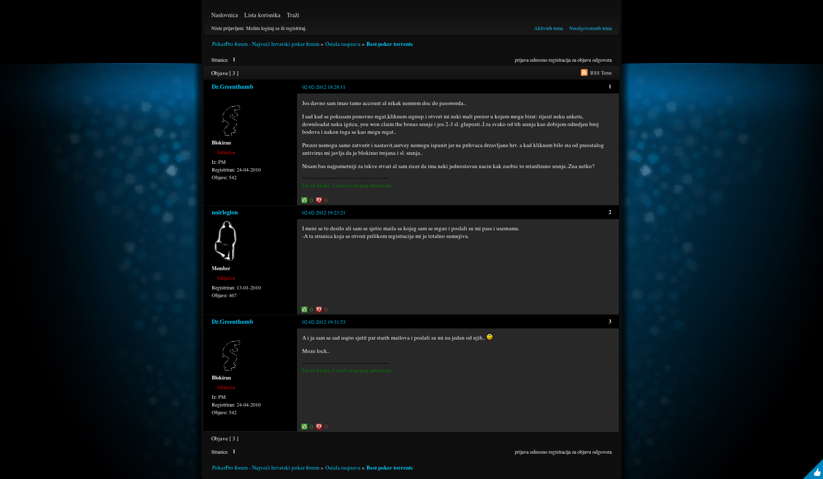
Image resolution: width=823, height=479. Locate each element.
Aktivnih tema (548, 27)
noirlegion (225, 212)
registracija (560, 59)
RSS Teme (601, 72)
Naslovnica (224, 15)
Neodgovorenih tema (590, 27)
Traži (293, 15)
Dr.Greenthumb (232, 86)
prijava (522, 59)
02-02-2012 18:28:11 (323, 86)
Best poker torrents (389, 43)
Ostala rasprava (342, 44)
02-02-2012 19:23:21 (323, 212)
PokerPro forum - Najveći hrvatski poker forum (265, 44)
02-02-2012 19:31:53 (323, 321)
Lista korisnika (262, 15)
